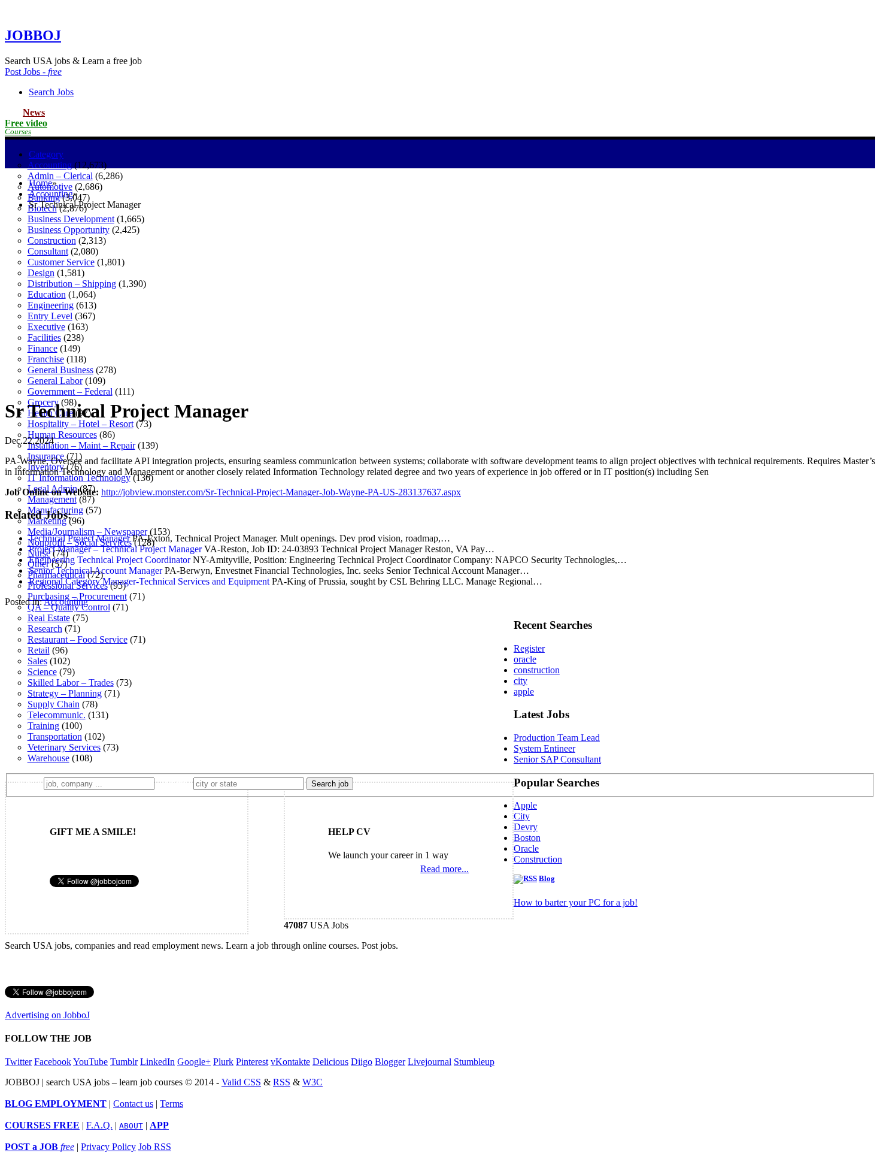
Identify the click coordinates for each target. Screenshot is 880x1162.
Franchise (46, 359)
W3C (312, 1082)
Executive (46, 327)
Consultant (48, 251)
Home (40, 183)
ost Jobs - (33, 71)
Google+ (194, 1062)
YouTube (90, 1062)
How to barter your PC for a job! (576, 902)
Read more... (444, 869)
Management (52, 499)
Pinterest (252, 1062)
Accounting (50, 165)
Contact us (133, 1104)
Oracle (526, 848)
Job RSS (154, 1147)
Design (41, 273)
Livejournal (429, 1062)
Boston (527, 838)
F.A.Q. (99, 1125)
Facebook (52, 1062)
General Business (60, 370)
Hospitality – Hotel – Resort (80, 424)
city (520, 681)
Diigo (361, 1062)
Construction (52, 240)
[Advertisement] (440, 304)
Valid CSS (241, 1082)
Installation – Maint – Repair (81, 445)
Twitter (18, 1062)
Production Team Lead (557, 738)
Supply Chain (54, 704)
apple (524, 691)
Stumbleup (474, 1062)
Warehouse (48, 758)
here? (176, 783)
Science (42, 672)
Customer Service (61, 262)
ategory (46, 154)
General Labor (55, 381)
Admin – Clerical (60, 176)
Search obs (51, 92)
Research (45, 629)
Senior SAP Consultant (557, 759)
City (522, 816)
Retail (39, 650)
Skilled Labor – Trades (71, 682)
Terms (171, 1104)
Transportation (55, 736)
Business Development (71, 219)
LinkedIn (157, 1062)
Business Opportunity (69, 230)
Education (47, 294)
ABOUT (131, 1125)
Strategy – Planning (65, 693)
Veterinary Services (64, 747)
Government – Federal (70, 391)
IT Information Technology (79, 478)
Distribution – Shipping (72, 284)
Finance (42, 348)
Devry (526, 827)
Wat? (29, 783)
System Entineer (544, 748)
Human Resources (62, 434)
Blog (547, 878)
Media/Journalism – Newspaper (87, 531)
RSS (281, 1082)
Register (529, 648)
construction (537, 670)
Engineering (51, 305)
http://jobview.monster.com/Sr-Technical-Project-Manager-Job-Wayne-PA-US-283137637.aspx (281, 492)
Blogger (390, 1062)
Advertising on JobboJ (47, 1015)
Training (43, 726)
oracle (525, 659)
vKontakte (290, 1062)
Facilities (44, 337)
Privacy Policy (108, 1147)
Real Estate (49, 618)
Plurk (223, 1062)
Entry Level (50, 316)
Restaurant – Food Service (78, 639)
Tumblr (124, 1062)
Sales (37, 661)
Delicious (330, 1062)
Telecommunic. (57, 715)
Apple (525, 805)
